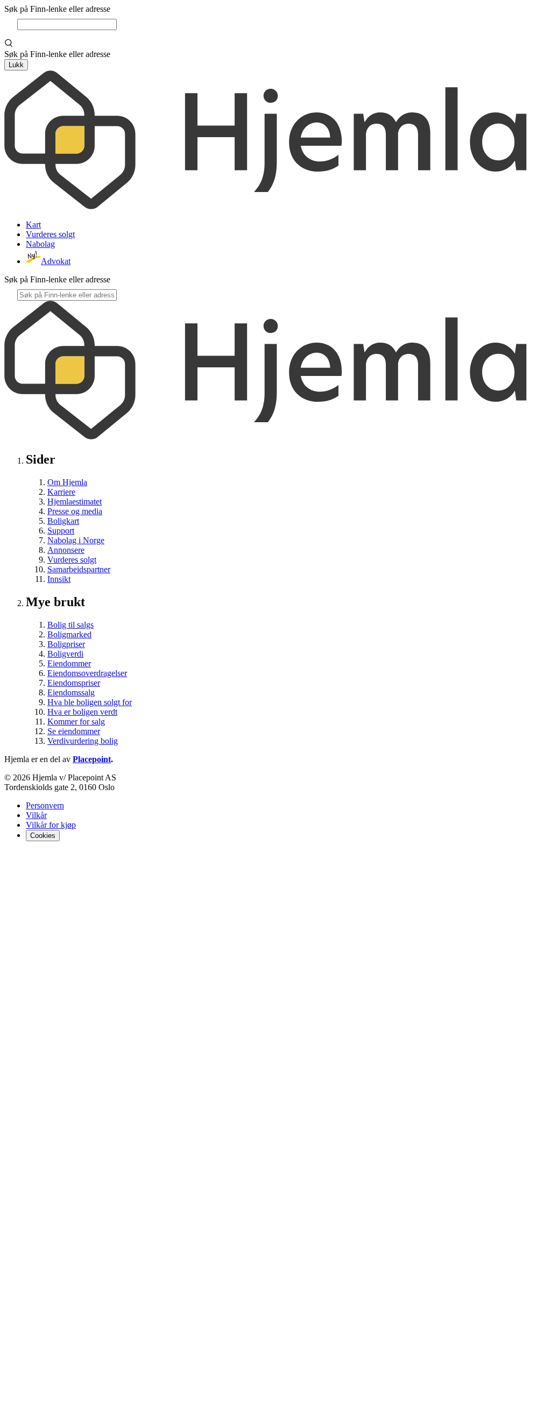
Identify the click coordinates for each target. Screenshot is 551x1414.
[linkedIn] (36, 860)
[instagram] (23, 860)
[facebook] (10, 860)
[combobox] (67, 24)
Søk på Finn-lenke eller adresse (57, 8)
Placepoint (92, 759)
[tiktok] (275, 1404)
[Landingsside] (265, 206)
